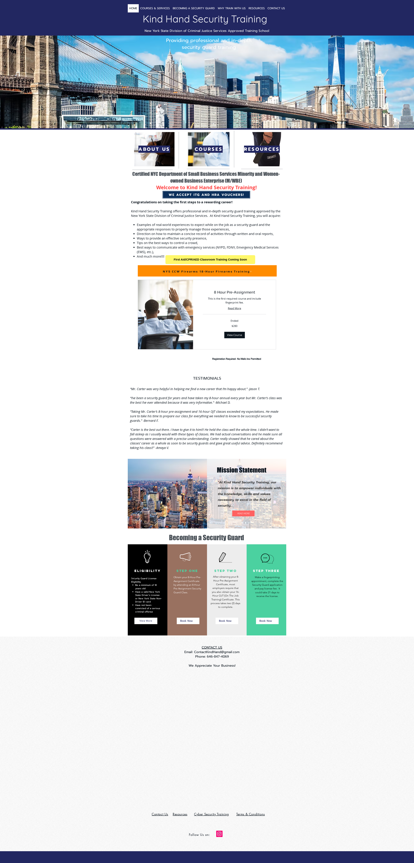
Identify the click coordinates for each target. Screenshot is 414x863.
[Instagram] (219, 834)
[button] (234, 335)
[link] (234, 292)
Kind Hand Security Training (205, 19)
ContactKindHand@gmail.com (217, 652)
